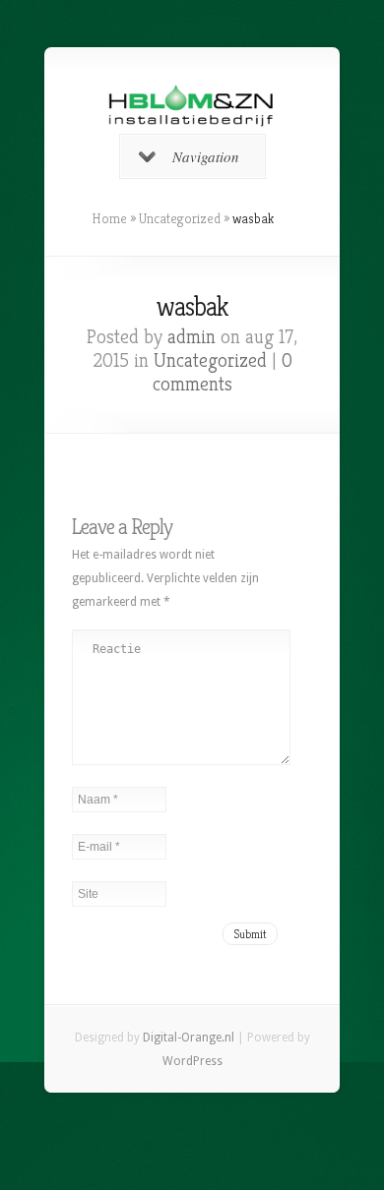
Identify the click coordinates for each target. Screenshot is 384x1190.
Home (109, 218)
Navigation (205, 156)
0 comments (222, 372)
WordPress (192, 1061)
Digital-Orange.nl (188, 1037)
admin (191, 337)
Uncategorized (180, 218)
